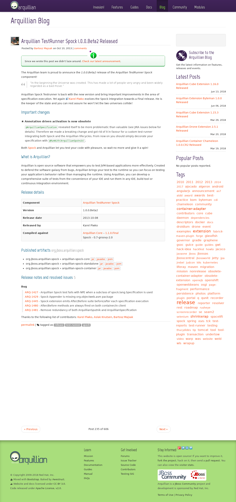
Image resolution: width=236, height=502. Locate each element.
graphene (211, 240)
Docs (149, 7)
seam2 (209, 312)
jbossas (202, 253)
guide (199, 244)
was (198, 339)
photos (201, 293)
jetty (215, 258)
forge (199, 235)
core (200, 213)
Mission (88, 456)
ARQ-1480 (31, 305)
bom (193, 200)
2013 (208, 182)
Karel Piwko (76, 98)
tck (208, 321)
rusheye (205, 307)
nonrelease (198, 271)
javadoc (101, 259)
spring (191, 321)
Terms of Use (165, 495)
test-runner (73, 325)
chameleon (185, 204)
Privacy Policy (184, 495)
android (217, 186)
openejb (197, 280)
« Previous (30, 429)
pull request (213, 460)
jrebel (180, 262)
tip (194, 330)
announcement (203, 191)
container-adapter (191, 209)
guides (209, 244)
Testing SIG (127, 473)
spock (86, 325)
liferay (181, 267)
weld (218, 339)
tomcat (203, 330)
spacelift (217, 316)
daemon (183, 217)
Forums (125, 456)
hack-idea (184, 249)
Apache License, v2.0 (48, 488)
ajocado (191, 186)
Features (117, 7)
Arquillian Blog (30, 20)
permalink (27, 324)
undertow (213, 334)
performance (199, 289)
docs (210, 222)
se (200, 312)
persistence (185, 293)
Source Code (128, 465)
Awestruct (58, 479)
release (59, 325)
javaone (182, 253)
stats (201, 321)
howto (210, 249)
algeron (204, 186)
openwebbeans (188, 284)
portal (191, 298)
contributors (186, 213)
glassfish (211, 236)
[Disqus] (96, 373)
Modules (199, 7)
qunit (205, 298)
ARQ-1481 (31, 310)
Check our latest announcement (101, 61)
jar (92, 259)
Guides (134, 7)
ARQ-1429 (31, 296)
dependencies (200, 217)
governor (183, 240)
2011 (189, 182)
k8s (199, 262)
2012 (199, 182)
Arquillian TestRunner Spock (101, 202)
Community (180, 7)
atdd (180, 195)
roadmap (191, 307)
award (188, 195)
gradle (197, 240)
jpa (223, 258)
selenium (183, 316)
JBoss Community (185, 483)
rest (179, 307)
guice (189, 244)
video (180, 338)
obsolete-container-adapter (199, 274)
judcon (190, 262)
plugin (181, 298)
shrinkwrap (199, 316)
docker (200, 222)
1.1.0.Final (112, 233)
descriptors (185, 222)
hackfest (198, 249)
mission (182, 271)
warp (189, 339)
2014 (217, 182)
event (206, 226)
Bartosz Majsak (43, 48)
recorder (217, 298)
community (203, 204)
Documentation (93, 465)
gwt (218, 244)
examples (184, 231)
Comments (80, 48)
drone (196, 226)
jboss (192, 253)
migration (207, 267)
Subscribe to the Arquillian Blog (201, 55)
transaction (195, 334)
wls (179, 343)
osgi (204, 284)
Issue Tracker (128, 460)
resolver (218, 303)
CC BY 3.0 (59, 483)
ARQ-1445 (31, 301)
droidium (183, 226)
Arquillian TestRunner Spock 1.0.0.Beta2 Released (69, 41)
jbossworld (203, 258)
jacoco (220, 249)
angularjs (183, 191)
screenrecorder (187, 312)
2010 (180, 182)
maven (193, 267)
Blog (162, 7)
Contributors (128, 469)
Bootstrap (33, 479)
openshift (211, 280)
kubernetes (210, 262)
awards (199, 195)
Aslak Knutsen (103, 317)
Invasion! (98, 7)
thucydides (184, 330)
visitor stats (186, 465)
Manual (88, 473)
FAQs (87, 478)
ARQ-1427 (31, 292)
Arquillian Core (93, 233)
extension (202, 231)
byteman (205, 200)
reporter (204, 303)
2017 (180, 186)
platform (214, 293)
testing (212, 325)
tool (213, 330)
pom (110, 259)
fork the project (167, 460)
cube (208, 213)
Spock (32, 147)
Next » (163, 429)
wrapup (188, 343)
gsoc (180, 244)
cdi (216, 199)
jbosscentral (185, 258)
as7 (218, 191)
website (208, 338)
